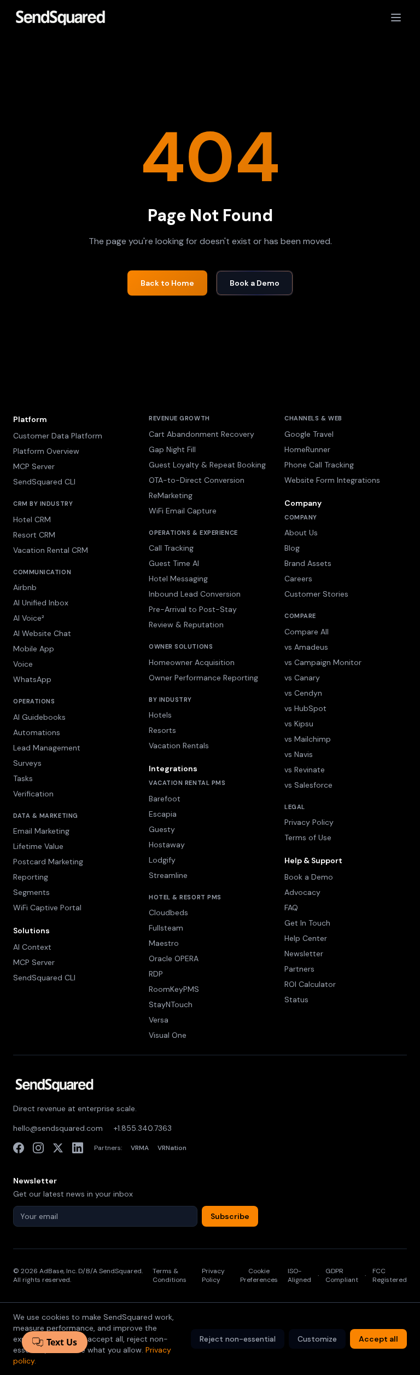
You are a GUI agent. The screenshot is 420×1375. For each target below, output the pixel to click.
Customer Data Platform (57, 436)
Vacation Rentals (179, 745)
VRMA (140, 1147)
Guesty (162, 829)
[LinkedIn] (77, 1147)
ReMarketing (170, 495)
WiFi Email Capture (183, 511)
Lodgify (162, 860)
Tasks (23, 778)
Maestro (164, 943)
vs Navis (298, 754)
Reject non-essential (238, 1339)
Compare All (306, 632)
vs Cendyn (303, 693)
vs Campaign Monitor (322, 662)
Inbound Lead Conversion (195, 594)
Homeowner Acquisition (192, 662)
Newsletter (303, 953)
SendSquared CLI (44, 482)
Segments (31, 892)
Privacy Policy (309, 822)
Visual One (167, 1035)
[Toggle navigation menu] (396, 17)
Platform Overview (46, 451)
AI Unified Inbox (40, 603)
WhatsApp (32, 679)
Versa (158, 1020)
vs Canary (302, 678)
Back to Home (167, 283)
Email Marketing (41, 831)
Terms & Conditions (169, 1275)
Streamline (168, 875)
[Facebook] (18, 1147)
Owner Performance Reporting (203, 678)
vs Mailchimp (307, 739)
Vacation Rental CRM (50, 550)
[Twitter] (57, 1147)
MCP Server (34, 466)
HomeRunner (307, 449)
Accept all (378, 1339)
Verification (33, 794)
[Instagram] (38, 1147)
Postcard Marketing (48, 861)
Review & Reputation (186, 624)
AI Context (32, 947)
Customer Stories (316, 594)
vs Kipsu (298, 724)
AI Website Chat (42, 633)
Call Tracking (171, 548)
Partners (299, 969)
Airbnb (25, 587)
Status (296, 999)
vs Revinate (304, 770)
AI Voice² (28, 618)
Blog (292, 548)
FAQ (291, 907)
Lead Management (46, 748)
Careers (298, 578)
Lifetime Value (38, 846)
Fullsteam (166, 928)
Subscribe (230, 1216)
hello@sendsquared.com (58, 1128)
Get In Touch (307, 923)
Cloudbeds (168, 912)
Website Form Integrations (332, 480)
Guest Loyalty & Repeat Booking (207, 465)
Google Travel (309, 434)
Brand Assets (307, 563)
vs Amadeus (306, 647)
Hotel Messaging (178, 578)
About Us (301, 533)
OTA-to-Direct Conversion (196, 480)
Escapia (163, 814)
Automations (36, 732)
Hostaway (167, 845)
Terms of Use (307, 837)
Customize (317, 1339)
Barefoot (164, 799)
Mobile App (33, 649)
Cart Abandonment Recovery (201, 434)
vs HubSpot (305, 708)
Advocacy (302, 892)
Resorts (162, 730)
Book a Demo (254, 283)
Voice (23, 664)
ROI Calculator (310, 984)
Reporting (30, 877)
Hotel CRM (32, 519)
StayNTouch (170, 1004)
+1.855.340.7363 (143, 1128)
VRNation (172, 1147)
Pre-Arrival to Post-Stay (193, 609)
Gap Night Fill (172, 449)
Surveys (27, 763)
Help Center (305, 938)
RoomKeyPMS (174, 989)
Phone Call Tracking (319, 465)
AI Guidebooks (39, 717)
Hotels (160, 715)
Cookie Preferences (259, 1275)
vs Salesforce (308, 785)
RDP (156, 974)
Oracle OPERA (174, 958)
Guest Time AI (174, 563)
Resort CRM (34, 535)
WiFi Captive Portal (47, 907)
